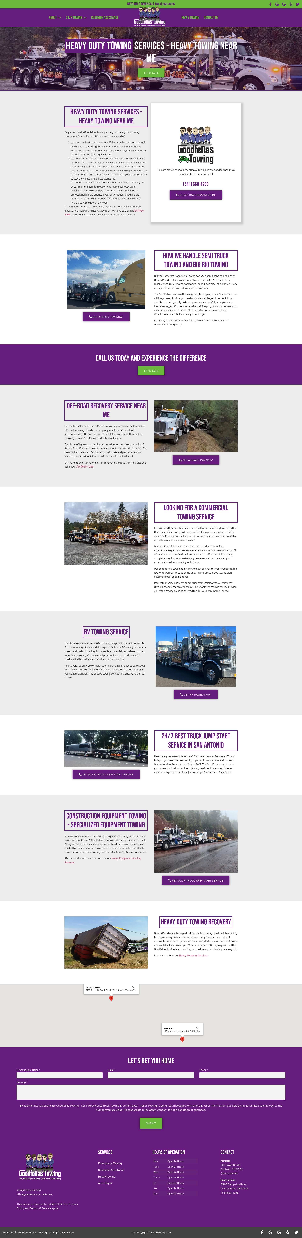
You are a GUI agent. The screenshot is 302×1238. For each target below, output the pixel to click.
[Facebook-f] (270, 4)
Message (22, 1082)
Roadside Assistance (104, 17)
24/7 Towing (74, 17)
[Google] (277, 4)
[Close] (133, 987)
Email (111, 1070)
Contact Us (211, 17)
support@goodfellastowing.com (151, 1232)
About (53, 17)
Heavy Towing (190, 17)
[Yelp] (291, 4)
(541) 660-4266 (165, 4)
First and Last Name (28, 1070)
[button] (111, 999)
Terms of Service (40, 1208)
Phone (203, 1070)
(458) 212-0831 (165, 9)
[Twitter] (297, 4)
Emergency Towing (110, 1163)
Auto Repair (105, 1183)
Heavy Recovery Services (193, 955)
